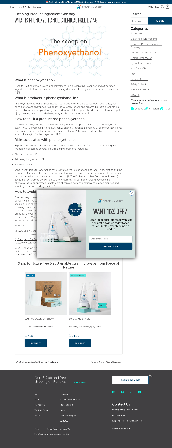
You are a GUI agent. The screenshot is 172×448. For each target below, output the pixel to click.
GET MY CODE (110, 246)
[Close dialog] (132, 193)
